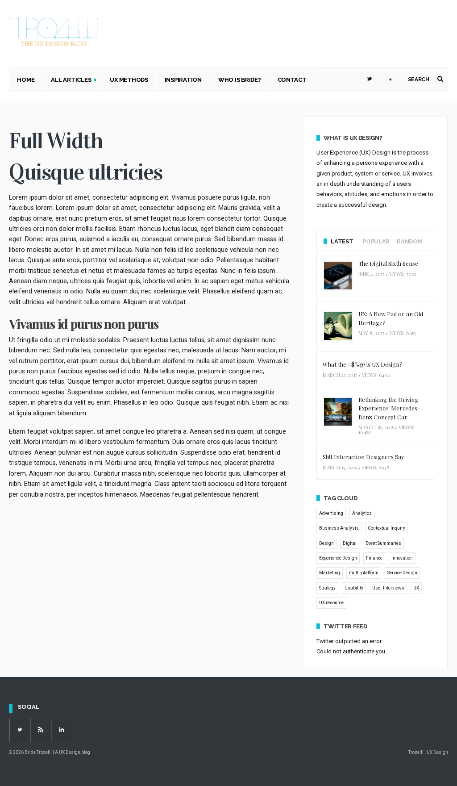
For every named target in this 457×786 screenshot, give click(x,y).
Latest (342, 241)
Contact (292, 79)
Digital (350, 543)
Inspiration (183, 79)
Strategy (327, 587)
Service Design (402, 572)
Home (25, 79)
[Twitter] (369, 79)
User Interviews (388, 587)
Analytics (362, 513)
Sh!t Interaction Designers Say (363, 456)
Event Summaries (383, 543)
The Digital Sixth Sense (388, 263)
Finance (374, 558)
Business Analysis (339, 528)
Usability (354, 587)
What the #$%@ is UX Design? (363, 364)
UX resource (331, 602)
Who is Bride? (239, 79)
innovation (402, 558)
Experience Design (338, 558)
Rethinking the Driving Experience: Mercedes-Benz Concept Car (389, 408)
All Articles (67, 80)
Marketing (329, 572)
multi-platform (363, 572)
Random (409, 241)
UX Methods (129, 79)
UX (416, 587)
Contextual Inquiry (386, 528)
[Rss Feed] (40, 730)
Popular (376, 241)
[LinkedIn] (61, 730)
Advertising (331, 513)
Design (326, 543)
